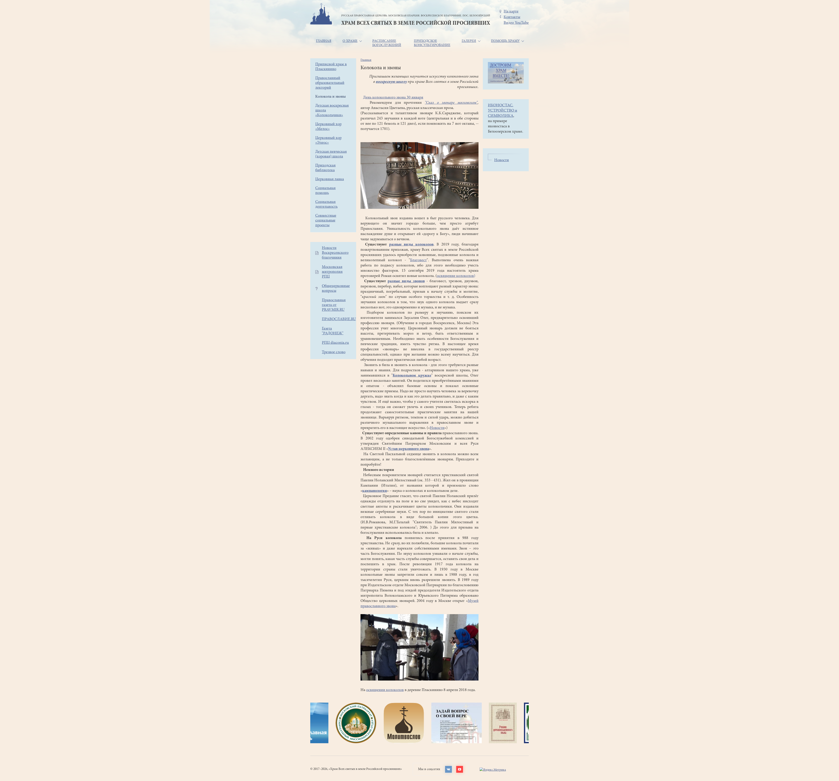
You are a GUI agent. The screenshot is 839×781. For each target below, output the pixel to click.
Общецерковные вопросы (336, 288)
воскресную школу (391, 82)
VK (448, 769)
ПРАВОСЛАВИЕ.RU (339, 319)
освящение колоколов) (456, 276)
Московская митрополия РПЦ (332, 272)
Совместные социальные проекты (325, 220)
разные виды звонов (406, 281)
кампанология (374, 491)
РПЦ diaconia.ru (335, 343)
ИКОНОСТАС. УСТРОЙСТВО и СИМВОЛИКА (502, 111)
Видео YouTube (516, 23)
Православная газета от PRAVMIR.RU (334, 305)
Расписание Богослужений (386, 43)
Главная (323, 41)
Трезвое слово (333, 352)
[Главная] (321, 14)
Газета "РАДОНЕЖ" (332, 331)
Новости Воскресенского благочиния (335, 253)
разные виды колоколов (411, 245)
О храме (350, 41)
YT (459, 769)
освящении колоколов (385, 690)
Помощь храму (505, 41)
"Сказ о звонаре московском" (451, 103)
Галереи (469, 41)
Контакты (512, 17)
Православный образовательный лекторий (329, 83)
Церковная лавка (329, 179)
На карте (511, 12)
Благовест (418, 260)
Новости (437, 428)
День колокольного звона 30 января (393, 98)
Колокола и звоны (330, 97)
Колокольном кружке (412, 376)
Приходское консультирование (432, 43)
